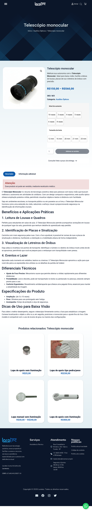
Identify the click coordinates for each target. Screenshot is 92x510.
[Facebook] (43, 495)
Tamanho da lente (55, 130)
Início (30, 31)
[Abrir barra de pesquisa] (81, 4)
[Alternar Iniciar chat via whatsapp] (86, 506)
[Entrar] (72, 4)
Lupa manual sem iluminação (26, 417)
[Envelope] (37, 495)
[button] (6, 4)
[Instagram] (49, 495)
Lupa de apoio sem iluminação (26, 370)
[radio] (52, 115)
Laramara (5, 468)
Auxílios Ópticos (40, 31)
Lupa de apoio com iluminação (65, 417)
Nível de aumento (55, 106)
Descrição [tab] (9, 174)
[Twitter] (55, 495)
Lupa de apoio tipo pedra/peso (65, 370)
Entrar (76, 4)
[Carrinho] (85, 4)
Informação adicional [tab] (27, 174)
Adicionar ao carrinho (72, 151)
